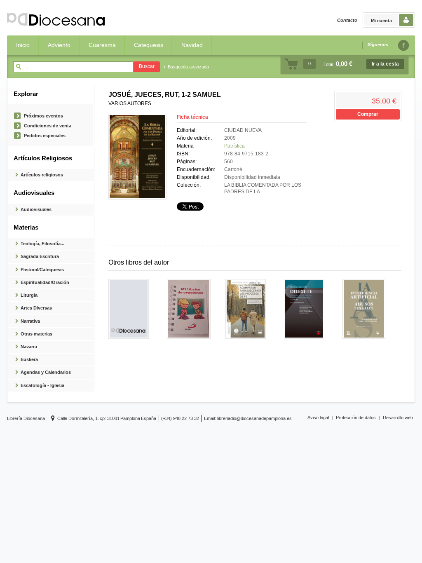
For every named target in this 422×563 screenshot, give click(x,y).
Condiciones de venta (47, 125)
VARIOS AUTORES (129, 103)
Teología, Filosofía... (42, 243)
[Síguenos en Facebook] (403, 45)
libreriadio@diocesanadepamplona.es (254, 418)
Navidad (192, 45)
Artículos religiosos (42, 174)
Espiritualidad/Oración (45, 282)
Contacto (347, 20)
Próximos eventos (43, 115)
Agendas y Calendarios (46, 372)
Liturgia (29, 295)
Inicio (23, 45)
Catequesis (148, 45)
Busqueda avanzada (188, 66)
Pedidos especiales (45, 135)
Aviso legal (318, 417)
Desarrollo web (398, 417)
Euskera (29, 359)
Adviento (59, 45)
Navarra (29, 346)
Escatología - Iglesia (42, 385)
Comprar (367, 114)
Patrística (234, 146)
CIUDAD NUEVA (243, 130)
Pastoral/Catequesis (42, 269)
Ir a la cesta (385, 64)
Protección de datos (356, 417)
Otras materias (36, 333)
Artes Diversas (36, 307)
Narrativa (30, 321)
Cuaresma (102, 45)
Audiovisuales (36, 209)
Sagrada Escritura (40, 256)
